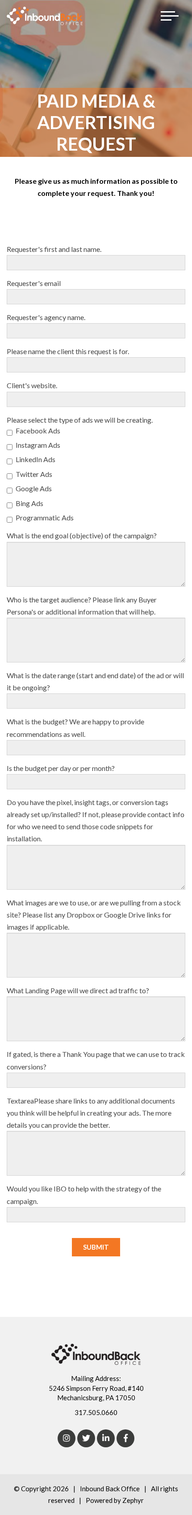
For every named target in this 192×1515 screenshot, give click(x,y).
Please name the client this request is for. (68, 351)
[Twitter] (86, 1438)
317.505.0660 (96, 1412)
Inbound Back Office (110, 1489)
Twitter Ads (34, 474)
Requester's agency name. (46, 317)
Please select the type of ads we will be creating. (80, 420)
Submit (96, 1247)
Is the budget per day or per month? (61, 768)
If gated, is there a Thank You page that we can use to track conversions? (96, 1060)
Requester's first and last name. (54, 249)
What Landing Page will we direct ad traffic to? (78, 990)
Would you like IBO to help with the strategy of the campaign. (84, 1194)
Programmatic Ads (45, 517)
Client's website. (32, 385)
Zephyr (133, 1500)
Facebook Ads (38, 430)
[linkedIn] (106, 1438)
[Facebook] (125, 1438)
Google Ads (34, 488)
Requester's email (34, 283)
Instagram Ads (38, 445)
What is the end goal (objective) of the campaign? (82, 535)
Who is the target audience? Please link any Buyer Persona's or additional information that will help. (82, 605)
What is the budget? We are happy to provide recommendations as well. (75, 727)
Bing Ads (29, 503)
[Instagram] (66, 1438)
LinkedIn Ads (35, 459)
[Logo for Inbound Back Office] (45, 16)
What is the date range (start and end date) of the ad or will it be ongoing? (95, 681)
